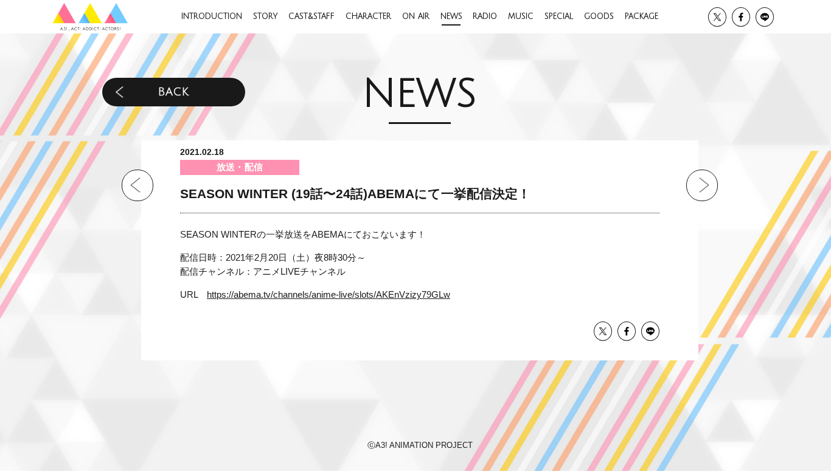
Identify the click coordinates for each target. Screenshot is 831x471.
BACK (173, 92)
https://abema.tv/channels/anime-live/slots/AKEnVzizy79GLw (328, 294)
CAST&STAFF (311, 16)
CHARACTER (368, 16)
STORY (265, 16)
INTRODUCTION (211, 16)
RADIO (485, 16)
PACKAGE (641, 16)
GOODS (599, 16)
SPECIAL (558, 16)
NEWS (451, 16)
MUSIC (521, 16)
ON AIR (415, 16)
